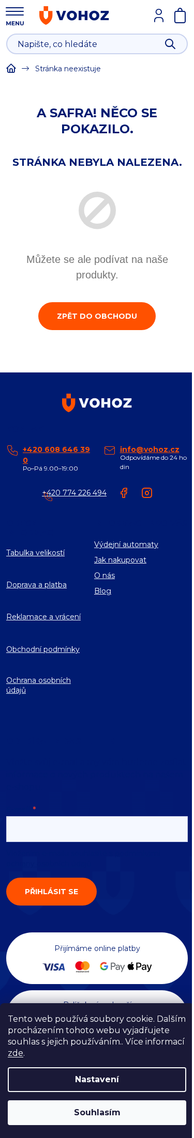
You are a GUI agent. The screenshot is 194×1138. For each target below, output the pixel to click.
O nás (104, 575)
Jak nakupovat (120, 560)
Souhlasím (97, 1112)
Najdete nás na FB (124, 493)
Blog (102, 591)
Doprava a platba (36, 584)
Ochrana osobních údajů (38, 685)
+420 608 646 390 (56, 455)
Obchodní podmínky (43, 649)
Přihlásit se (51, 891)
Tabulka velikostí (35, 552)
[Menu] (14, 15)
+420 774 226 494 (74, 492)
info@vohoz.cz (150, 449)
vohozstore (147, 493)
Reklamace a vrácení (43, 616)
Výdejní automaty (126, 544)
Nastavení (97, 1079)
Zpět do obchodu (97, 316)
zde (15, 1053)
